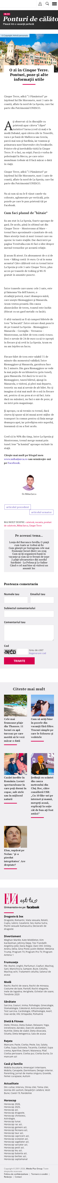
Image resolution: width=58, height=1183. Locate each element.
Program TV (18, 951)
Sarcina (8, 1005)
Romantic (20, 920)
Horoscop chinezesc (14, 1115)
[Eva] (10, 3)
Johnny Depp (24, 942)
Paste (17, 1044)
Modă (7, 982)
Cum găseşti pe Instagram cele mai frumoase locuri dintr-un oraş (29, 549)
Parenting (9, 1073)
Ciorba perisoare (13, 1053)
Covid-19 (15, 1093)
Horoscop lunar (12, 1121)
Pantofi (27, 988)
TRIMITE (19, 661)
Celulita (43, 968)
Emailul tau (37, 594)
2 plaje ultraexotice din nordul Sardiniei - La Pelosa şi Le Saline (29, 561)
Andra (7, 948)
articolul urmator (41, 512)
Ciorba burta (42, 1053)
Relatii (44, 920)
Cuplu (7, 922)
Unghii (19, 965)
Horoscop (10, 1100)
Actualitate (11, 1083)
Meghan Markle (12, 939)
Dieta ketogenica (21, 1033)
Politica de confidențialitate (16, 1174)
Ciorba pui (28, 1053)
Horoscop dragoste (14, 1112)
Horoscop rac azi (13, 1124)
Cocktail (42, 1047)
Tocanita (32, 1047)
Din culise (9, 1087)
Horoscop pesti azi (14, 1147)
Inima (25, 1005)
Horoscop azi (11, 1109)
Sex (32, 922)
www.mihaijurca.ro (16, 459)
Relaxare (38, 1024)
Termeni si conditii (39, 1174)
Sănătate (10, 1001)
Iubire (14, 922)
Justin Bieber (37, 948)
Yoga (46, 1024)
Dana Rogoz (26, 945)
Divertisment (12, 936)
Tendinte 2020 (11, 994)
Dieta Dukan (25, 1024)
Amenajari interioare (34, 1067)
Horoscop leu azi (13, 1150)
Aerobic (21, 1027)
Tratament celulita (29, 971)
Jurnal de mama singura (28, 1073)
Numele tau (11, 594)
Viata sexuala (33, 920)
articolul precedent (17, 507)
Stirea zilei (30, 1087)
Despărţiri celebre (34, 1090)
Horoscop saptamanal (16, 1159)
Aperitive (16, 1050)
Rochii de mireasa (38, 985)
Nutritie (8, 1030)
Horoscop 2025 (12, 1106)
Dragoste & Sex (13, 916)
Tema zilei (42, 1087)
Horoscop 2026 (12, 1104)
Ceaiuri (17, 1005)
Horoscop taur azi (13, 1133)
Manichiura (16, 968)
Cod (6, 646)
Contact (18, 1176)
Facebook (14, 463)
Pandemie (26, 1093)
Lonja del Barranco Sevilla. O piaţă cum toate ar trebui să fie (29, 543)
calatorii (30, 522)
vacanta (39, 522)
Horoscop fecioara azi (15, 1130)
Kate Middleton (30, 939)
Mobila (7, 1070)
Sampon (27, 968)
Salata (44, 1044)
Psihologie (34, 1005)
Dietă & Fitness (13, 1021)
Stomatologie (11, 1008)
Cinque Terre (35, 525)
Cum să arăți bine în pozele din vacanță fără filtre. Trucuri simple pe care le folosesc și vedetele (42, 728)
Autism (26, 1076)
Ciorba (24, 1044)
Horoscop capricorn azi (16, 1135)
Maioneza (35, 1050)
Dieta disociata (38, 1030)
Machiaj (49, 965)
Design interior (45, 1070)
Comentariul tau (14, 622)
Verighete (28, 991)
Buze (35, 968)
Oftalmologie (38, 1011)
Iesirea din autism (14, 1090)
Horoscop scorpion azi (16, 1138)
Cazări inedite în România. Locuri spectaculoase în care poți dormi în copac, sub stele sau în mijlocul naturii (15, 788)
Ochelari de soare (43, 991)
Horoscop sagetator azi (16, 1141)
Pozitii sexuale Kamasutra (18, 925)
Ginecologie (47, 1005)
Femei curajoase (13, 1076)
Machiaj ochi (11, 971)
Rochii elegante (40, 988)
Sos (38, 1044)
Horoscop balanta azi (15, 1153)
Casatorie (24, 922)
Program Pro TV (34, 951)
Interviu (20, 1087)
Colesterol (24, 1008)
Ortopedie (26, 1013)
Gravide (47, 1073)
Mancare (9, 1044)
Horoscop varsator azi (15, 1144)
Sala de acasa (38, 1033)
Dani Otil (38, 945)
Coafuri (40, 965)
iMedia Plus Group (34, 1168)
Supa (14, 1047)
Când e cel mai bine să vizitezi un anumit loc (29, 567)
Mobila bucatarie (13, 1067)
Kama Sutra (41, 922)
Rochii (12, 965)
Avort (49, 1011)
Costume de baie (13, 988)
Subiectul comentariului (19, 608)
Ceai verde (9, 1013)
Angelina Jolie (11, 945)
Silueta (7, 1033)
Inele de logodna (13, 991)
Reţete (8, 1041)
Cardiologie (24, 1011)
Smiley (47, 945)
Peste (32, 1044)
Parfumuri (29, 965)
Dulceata (22, 1047)
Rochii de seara (20, 985)
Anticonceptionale (40, 1008)
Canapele (17, 1070)
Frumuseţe (11, 962)
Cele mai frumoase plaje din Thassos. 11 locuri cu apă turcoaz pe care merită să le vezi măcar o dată (14, 729)
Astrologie (9, 1118)
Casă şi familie (13, 1064)
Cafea (7, 1047)
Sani (6, 968)
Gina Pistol (23, 948)
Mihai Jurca (30, 493)
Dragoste (9, 920)
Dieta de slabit (21, 1030)
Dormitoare (30, 1070)
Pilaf (44, 1050)
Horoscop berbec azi (15, 1156)
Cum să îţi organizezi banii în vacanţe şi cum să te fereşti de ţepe (29, 555)
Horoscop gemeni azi (15, 1127)
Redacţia (8, 1176)
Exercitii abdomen (35, 1027)
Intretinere (10, 1027)
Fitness (14, 1024)
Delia (14, 948)
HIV (18, 1013)
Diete (7, 1024)
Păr (6, 965)
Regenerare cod (37, 653)
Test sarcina (10, 1011)
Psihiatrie (38, 1013)
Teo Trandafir (39, 942)
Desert (25, 1050)
